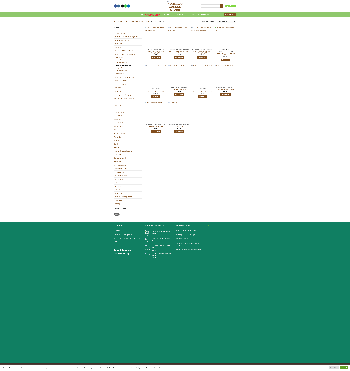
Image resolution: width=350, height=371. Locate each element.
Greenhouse (118, 47)
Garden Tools (119, 57)
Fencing (116, 147)
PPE (115, 182)
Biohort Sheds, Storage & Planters (125, 77)
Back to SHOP (119, 21)
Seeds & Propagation (121, 33)
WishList (207, 14)
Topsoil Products (119, 154)
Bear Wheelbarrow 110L (179, 89)
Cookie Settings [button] (334, 368)
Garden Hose (119, 60)
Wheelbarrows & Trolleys (123, 65)
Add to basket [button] (156, 57)
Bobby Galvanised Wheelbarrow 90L (225, 54)
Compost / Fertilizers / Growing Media (126, 37)
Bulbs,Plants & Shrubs (121, 40)
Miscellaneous (120, 73)
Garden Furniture (119, 112)
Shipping (117, 204)
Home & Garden (119, 123)
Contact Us (195, 14)
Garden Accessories (121, 70)
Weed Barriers (118, 126)
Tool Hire (117, 190)
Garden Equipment (121, 62)
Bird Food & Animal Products (123, 51)
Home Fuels (118, 44)
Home (141, 14)
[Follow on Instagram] (118, 6)
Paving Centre (118, 137)
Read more (225, 59)
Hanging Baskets (120, 68)
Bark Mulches (118, 161)
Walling (116, 140)
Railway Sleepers (119, 133)
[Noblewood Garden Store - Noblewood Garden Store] (175, 6)
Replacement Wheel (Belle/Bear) (202, 91)
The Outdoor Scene (120, 175)
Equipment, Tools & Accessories (137, 21)
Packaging (117, 186)
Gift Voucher (118, 193)
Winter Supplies (119, 179)
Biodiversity (117, 91)
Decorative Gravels (120, 158)
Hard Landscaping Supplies (123, 151)
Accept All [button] (344, 368)
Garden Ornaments (120, 102)
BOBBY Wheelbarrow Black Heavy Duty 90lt (156, 52)
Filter (116, 214)
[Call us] (125, 6)
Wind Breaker (118, 130)
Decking (116, 144)
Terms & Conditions (122, 250)
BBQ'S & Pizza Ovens (121, 84)
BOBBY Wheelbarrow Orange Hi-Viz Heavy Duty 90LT (202, 52)
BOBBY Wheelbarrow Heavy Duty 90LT (179, 52)
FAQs (174, 14)
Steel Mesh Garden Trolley (156, 126)
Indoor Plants (118, 116)
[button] (230, 14)
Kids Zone (117, 119)
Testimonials (182, 14)
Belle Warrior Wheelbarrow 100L (155, 91)
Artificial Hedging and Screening (124, 98)
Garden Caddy (179, 126)
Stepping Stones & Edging (122, 95)
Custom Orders (119, 200)
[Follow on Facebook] (115, 6)
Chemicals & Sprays (120, 168)
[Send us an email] (122, 6)
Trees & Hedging (119, 172)
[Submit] (221, 6)
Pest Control (118, 88)
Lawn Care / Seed (120, 165)
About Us (167, 14)
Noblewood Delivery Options (123, 197)
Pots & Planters (119, 105)
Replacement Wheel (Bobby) (225, 89)
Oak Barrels (118, 109)
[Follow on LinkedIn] (128, 6)
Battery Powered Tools (121, 81)
